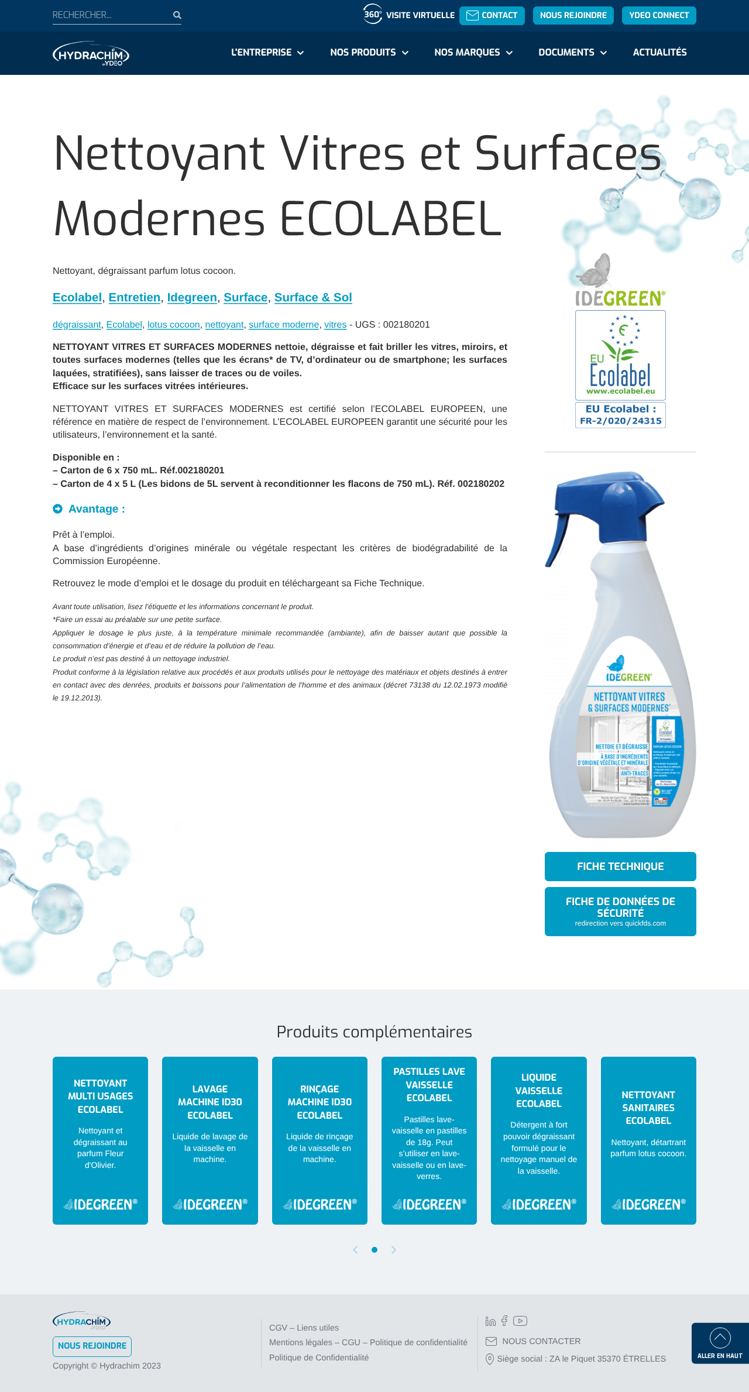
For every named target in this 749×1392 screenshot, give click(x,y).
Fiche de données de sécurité (620, 911)
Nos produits (363, 53)
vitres (335, 325)
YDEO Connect (659, 15)
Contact (499, 15)
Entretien (135, 297)
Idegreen (192, 297)
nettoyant (224, 325)
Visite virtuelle (420, 15)
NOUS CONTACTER (542, 1341)
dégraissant (77, 325)
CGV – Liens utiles (304, 1328)
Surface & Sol (313, 297)
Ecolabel (77, 297)
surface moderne (284, 325)
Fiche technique (620, 867)
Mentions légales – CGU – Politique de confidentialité (368, 1343)
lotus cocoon (173, 325)
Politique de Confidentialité (319, 1358)
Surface (245, 297)
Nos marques (467, 53)
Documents (567, 53)
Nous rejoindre (573, 15)
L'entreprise (261, 53)
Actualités (660, 53)
